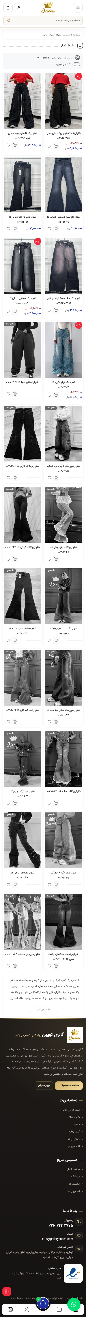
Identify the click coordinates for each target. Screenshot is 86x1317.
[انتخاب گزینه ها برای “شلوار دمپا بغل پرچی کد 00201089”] (14, 884)
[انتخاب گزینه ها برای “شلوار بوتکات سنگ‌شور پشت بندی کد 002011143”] (55, 966)
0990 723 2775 (61, 1225)
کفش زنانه (74, 1139)
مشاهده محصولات (69, 1085)
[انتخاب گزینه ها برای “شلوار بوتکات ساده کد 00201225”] (55, 803)
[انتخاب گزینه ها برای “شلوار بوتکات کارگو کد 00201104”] (14, 478)
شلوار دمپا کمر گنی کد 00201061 (22, 710)
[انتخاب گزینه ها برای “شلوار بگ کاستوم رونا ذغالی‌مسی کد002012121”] (55, 146)
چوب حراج (44, 1085)
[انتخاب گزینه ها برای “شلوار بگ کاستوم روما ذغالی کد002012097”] (14, 145)
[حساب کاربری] (18, 7)
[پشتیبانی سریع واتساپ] (74, 1305)
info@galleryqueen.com (57, 1239)
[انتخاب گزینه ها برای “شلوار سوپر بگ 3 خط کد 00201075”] (55, 884)
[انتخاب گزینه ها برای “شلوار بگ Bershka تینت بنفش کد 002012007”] (55, 310)
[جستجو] (9, 20)
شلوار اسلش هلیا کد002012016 (22, 382)
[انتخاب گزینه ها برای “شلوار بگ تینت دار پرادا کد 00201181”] (55, 640)
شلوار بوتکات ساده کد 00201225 (64, 791)
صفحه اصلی (73, 1169)
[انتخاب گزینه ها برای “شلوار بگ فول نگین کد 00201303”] (55, 395)
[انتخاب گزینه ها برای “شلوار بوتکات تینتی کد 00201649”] (14, 559)
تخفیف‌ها (74, 1183)
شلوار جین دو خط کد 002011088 (22, 954)
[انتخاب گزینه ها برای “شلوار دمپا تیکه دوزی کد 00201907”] (14, 803)
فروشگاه (75, 1176)
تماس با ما (73, 1191)
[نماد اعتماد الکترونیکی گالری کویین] (73, 1273)
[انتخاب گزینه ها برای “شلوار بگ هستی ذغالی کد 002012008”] (14, 311)
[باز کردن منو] (78, 7)
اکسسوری (74, 1146)
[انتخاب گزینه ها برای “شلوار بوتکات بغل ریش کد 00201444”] (55, 559)
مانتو (77, 1124)
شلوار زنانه (74, 1117)
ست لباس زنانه (71, 1109)
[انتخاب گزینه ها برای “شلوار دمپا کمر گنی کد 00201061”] (14, 722)
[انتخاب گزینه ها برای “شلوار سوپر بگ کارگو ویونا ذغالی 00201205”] (55, 478)
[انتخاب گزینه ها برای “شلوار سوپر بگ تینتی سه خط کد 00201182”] (55, 722)
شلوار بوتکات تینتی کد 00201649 (22, 547)
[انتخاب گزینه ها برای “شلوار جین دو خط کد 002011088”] (14, 966)
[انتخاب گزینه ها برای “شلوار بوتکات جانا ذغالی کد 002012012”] (14, 228)
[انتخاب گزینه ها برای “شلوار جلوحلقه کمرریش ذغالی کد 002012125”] (55, 228)
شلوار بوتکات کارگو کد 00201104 (22, 466)
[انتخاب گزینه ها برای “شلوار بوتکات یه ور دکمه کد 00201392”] (14, 640)
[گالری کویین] (48, 7)
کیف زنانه (74, 1131)
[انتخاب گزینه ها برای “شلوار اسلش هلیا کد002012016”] (14, 394)
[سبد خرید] (8, 7)
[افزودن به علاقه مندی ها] (8, 722)
